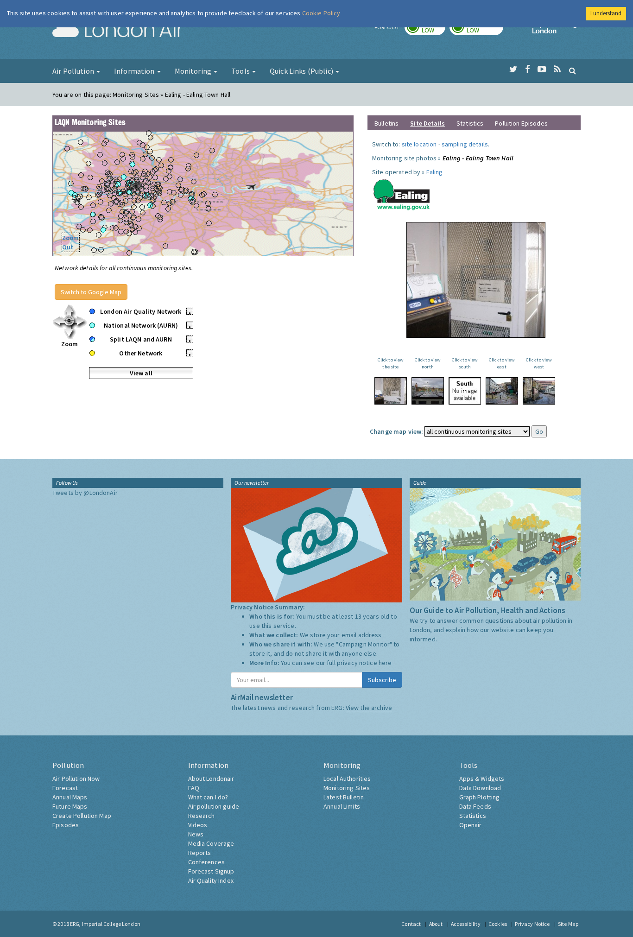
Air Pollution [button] (73, 71)
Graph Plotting (479, 797)
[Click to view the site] (390, 391)
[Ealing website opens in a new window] (401, 193)
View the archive (369, 707)
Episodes (65, 825)
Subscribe (382, 680)
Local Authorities (347, 778)
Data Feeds (475, 806)
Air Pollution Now (76, 778)
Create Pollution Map (81, 815)
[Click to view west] (539, 391)
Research (201, 815)
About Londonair (211, 778)
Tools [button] (241, 71)
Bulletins (386, 123)
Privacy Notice (532, 923)
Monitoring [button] (194, 71)
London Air (117, 30)
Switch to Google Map (91, 292)
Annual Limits (341, 806)
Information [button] (135, 71)
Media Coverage (211, 843)
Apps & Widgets (482, 778)
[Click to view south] (465, 391)
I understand (605, 13)
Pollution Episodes (521, 123)
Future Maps (70, 806)
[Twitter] (513, 69)
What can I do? (208, 797)
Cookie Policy (321, 13)
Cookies (497, 923)
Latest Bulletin (343, 797)
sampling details (465, 144)
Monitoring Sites (346, 788)
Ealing (434, 172)
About (436, 923)
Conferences (206, 862)
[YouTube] (542, 69)
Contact (411, 923)
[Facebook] (527, 69)
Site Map (568, 923)
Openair (470, 825)
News (196, 834)
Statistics (469, 123)
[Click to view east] (502, 391)
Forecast (65, 788)
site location (419, 144)
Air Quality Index (211, 880)
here (385, 662)
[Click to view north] (427, 391)
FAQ (193, 788)
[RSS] (557, 69)
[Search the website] (572, 70)
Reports (199, 852)
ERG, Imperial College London (105, 923)
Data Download (480, 788)
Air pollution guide (214, 806)
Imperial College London (556, 30)
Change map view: (396, 431)
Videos (198, 825)
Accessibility (466, 923)
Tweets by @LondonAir (85, 492)
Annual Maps (70, 797)
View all (141, 373)
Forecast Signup (211, 871)
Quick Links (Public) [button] (302, 71)
